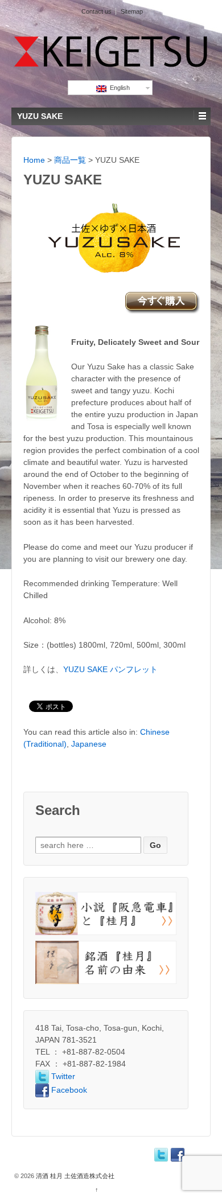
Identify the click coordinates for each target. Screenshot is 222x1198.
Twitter (62, 1076)
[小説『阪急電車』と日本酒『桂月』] (105, 913)
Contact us (96, 11)
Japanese (88, 743)
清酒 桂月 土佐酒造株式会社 (74, 1175)
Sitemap (132, 11)
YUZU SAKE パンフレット (110, 669)
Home (34, 159)
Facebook (68, 1089)
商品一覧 (70, 159)
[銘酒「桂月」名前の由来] (105, 962)
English (118, 87)
